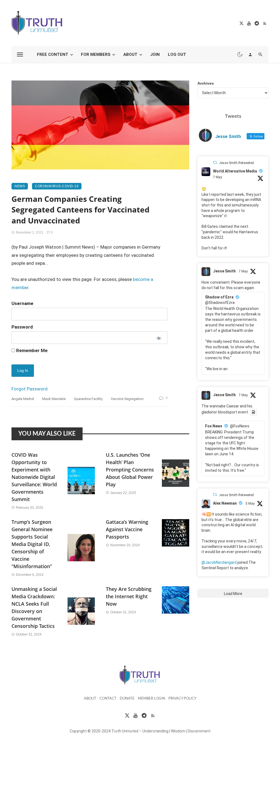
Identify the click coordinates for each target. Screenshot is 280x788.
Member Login (151, 698)
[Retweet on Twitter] (215, 162)
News (19, 186)
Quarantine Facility (88, 399)
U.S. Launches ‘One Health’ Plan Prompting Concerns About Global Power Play (130, 469)
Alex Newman (225, 503)
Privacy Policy (182, 698)
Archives (205, 83)
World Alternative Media (235, 171)
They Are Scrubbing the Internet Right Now (128, 596)
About (130, 54)
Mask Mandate (54, 399)
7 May (217, 177)
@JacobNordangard (219, 562)
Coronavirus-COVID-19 (56, 186)
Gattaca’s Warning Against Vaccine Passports (127, 529)
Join (155, 54)
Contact (108, 698)
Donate (127, 698)
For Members (95, 54)
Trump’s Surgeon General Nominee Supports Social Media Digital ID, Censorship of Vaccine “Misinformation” (31, 544)
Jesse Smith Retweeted (236, 163)
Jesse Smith (224, 271)
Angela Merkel (22, 399)
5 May (250, 503)
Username (22, 303)
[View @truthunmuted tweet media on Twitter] (253, 412)
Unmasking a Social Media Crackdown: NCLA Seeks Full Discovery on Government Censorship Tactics (34, 607)
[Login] (250, 54)
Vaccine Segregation (127, 399)
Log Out (177, 54)
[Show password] (158, 337)
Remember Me (31, 350)
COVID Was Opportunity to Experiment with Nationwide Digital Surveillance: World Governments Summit (34, 476)
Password (22, 327)
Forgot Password (29, 389)
